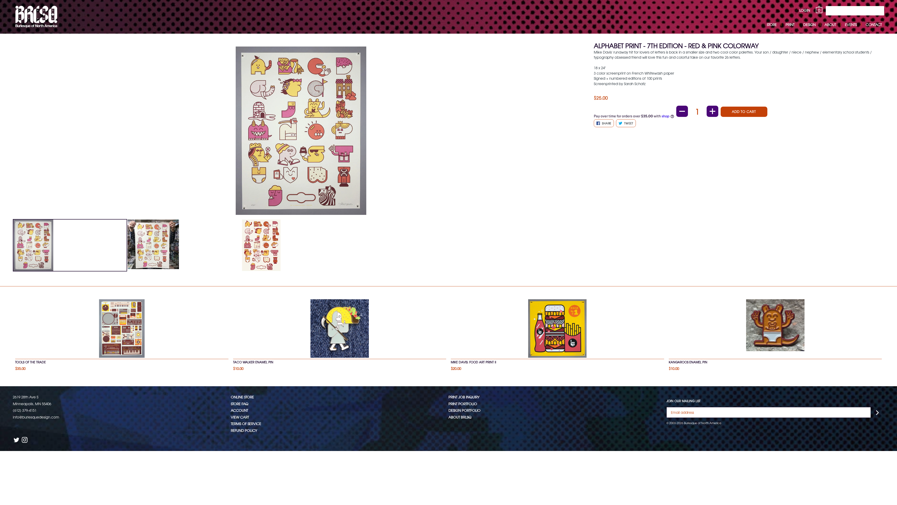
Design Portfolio (464, 410)
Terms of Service (246, 423)
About (830, 24)
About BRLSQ (459, 417)
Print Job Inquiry (464, 396)
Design (809, 24)
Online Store (242, 396)
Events (851, 24)
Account (239, 410)
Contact (874, 24)
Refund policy (244, 430)
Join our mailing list (683, 401)
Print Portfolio (462, 403)
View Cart (240, 417)
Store (772, 24)
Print (790, 24)
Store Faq (239, 403)
